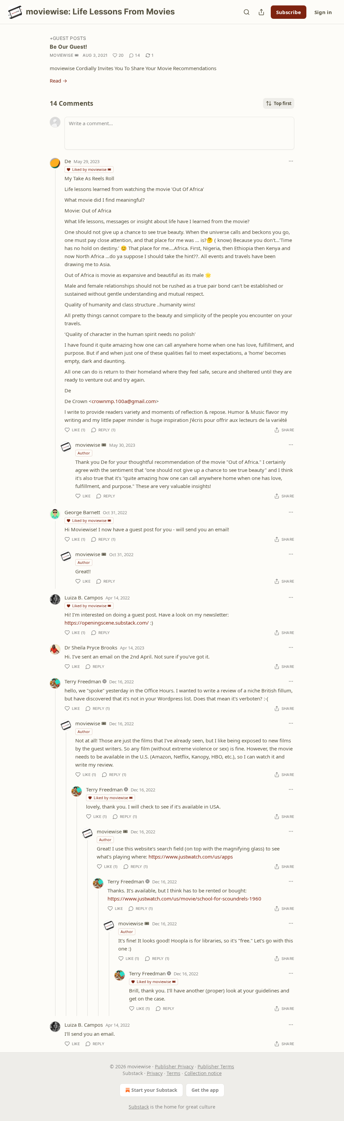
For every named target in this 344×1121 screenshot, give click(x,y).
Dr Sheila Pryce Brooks (90, 647)
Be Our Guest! (68, 46)
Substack (139, 1107)
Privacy (155, 1073)
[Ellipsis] (291, 161)
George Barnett (82, 512)
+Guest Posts (68, 38)
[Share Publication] (261, 12)
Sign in (323, 12)
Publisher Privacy (174, 1066)
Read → (58, 80)
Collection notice (203, 1073)
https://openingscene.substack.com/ (106, 622)
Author (84, 452)
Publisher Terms (216, 1066)
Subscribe (288, 12)
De (67, 161)
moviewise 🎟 (64, 55)
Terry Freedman (82, 681)
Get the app (205, 1090)
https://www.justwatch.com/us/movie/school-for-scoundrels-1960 (184, 898)
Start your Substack (154, 1090)
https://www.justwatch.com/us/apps (190, 856)
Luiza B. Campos (83, 597)
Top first (283, 103)
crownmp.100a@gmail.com (124, 401)
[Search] (246, 12)
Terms (173, 1073)
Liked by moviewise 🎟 (91, 169)
